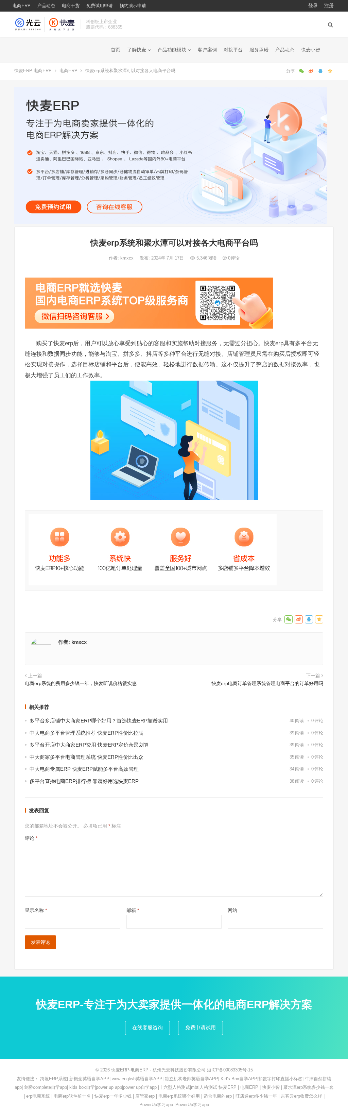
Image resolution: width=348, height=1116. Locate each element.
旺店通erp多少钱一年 (256, 1096)
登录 (313, 5)
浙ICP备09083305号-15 (230, 1069)
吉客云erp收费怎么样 (301, 1096)
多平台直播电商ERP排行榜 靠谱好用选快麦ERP (84, 781)
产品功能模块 (172, 49)
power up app (109, 1087)
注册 (329, 5)
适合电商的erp (218, 1096)
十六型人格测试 (174, 1087)
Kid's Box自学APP (239, 1078)
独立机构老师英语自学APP (191, 1078)
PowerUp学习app (156, 1104)
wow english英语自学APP (137, 1078)
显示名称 (36, 910)
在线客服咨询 (147, 1027)
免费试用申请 (99, 5)
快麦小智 (310, 49)
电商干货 (71, 5)
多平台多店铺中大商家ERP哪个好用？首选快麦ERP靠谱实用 (99, 720)
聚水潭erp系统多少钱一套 (308, 1087)
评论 (31, 838)
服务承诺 (258, 49)
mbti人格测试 (204, 1087)
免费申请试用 (200, 1027)
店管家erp (145, 1096)
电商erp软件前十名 (72, 1096)
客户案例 (207, 49)
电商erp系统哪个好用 (179, 1096)
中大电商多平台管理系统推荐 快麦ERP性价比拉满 (86, 733)
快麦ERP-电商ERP (33, 70)
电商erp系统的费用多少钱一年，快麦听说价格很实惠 (81, 683)
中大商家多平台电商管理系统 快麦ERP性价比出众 (86, 757)
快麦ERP (228, 1087)
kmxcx (127, 258)
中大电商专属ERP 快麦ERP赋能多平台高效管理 (84, 769)
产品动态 (46, 5)
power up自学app (140, 1087)
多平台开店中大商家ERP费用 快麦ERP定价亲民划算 (89, 745)
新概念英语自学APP (89, 1078)
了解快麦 (136, 49)
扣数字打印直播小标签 (280, 1078)
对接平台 (233, 49)
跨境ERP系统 (53, 1078)
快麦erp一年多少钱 (113, 1096)
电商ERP (22, 5)
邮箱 (132, 910)
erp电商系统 (38, 1096)
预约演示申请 (133, 5)
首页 (115, 49)
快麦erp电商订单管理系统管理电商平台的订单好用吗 (267, 683)
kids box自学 (82, 1087)
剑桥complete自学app (45, 1087)
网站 (232, 910)
